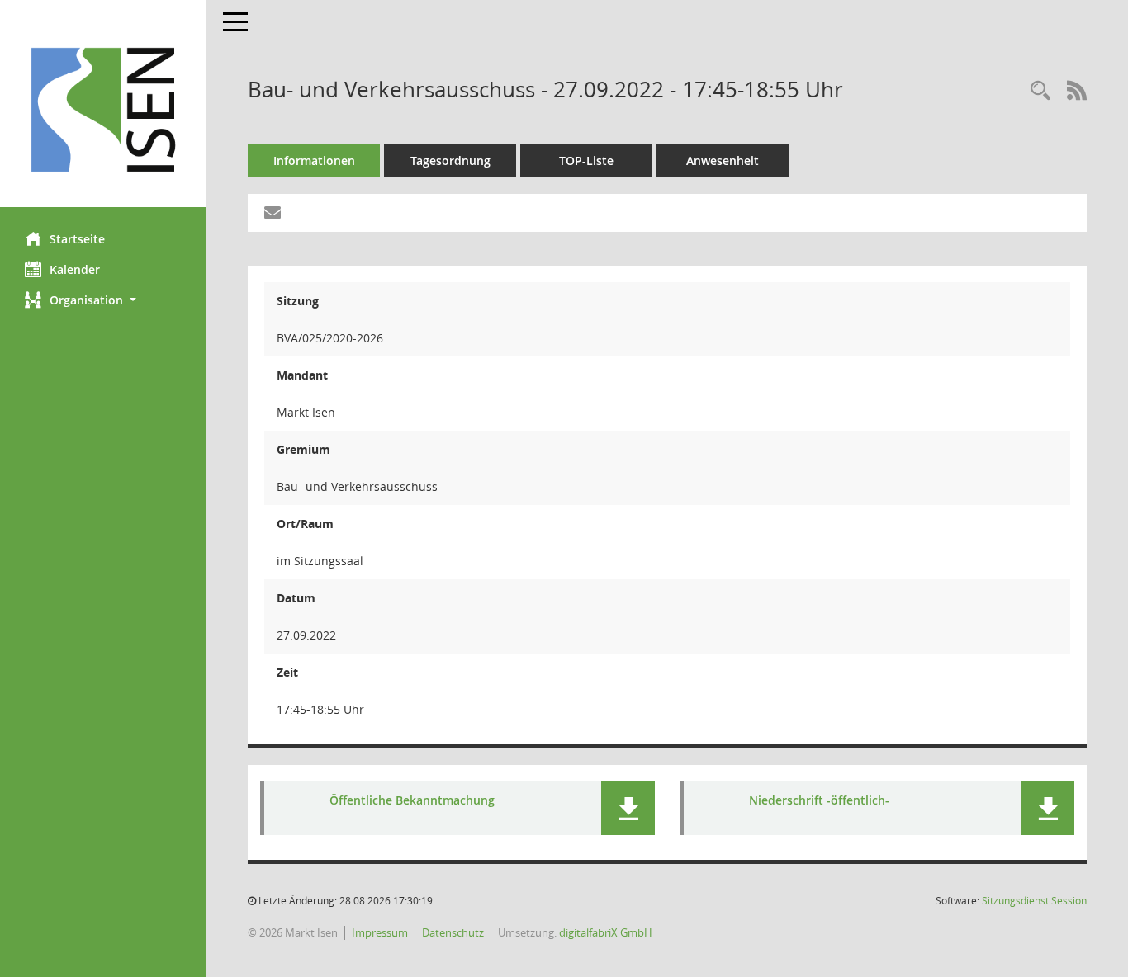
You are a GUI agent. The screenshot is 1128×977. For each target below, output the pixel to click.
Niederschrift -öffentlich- (819, 800)
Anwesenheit (722, 160)
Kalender (75, 269)
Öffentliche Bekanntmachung (412, 800)
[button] (103, 300)
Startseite (77, 239)
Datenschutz (453, 932)
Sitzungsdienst (1034, 901)
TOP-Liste (586, 160)
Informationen (314, 160)
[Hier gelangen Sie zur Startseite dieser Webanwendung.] (103, 110)
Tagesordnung (450, 160)
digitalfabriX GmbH (605, 932)
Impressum (380, 932)
